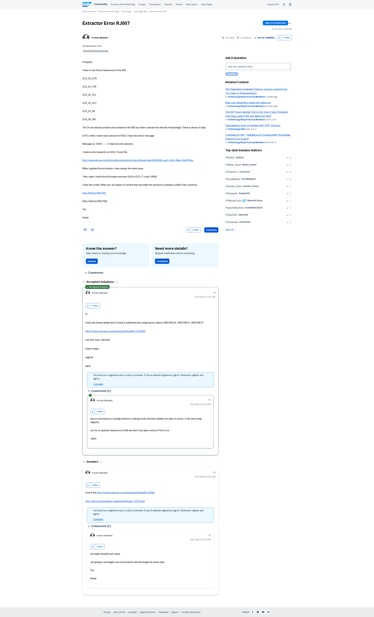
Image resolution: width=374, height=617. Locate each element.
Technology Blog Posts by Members (246, 97)
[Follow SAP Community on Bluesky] (258, 612)
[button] (279, 37)
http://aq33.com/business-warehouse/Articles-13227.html (115, 501)
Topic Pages (206, 4)
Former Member (100, 38)
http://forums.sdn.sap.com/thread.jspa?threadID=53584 (126, 492)
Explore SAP (273, 4)
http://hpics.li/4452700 (94, 193)
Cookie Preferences (191, 612)
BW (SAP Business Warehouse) (96, 51)
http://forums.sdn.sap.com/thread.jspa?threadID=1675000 (115, 331)
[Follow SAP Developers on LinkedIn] (268, 612)
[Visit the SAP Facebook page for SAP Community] (252, 612)
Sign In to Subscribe (275, 23)
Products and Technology (123, 4)
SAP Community (88, 12)
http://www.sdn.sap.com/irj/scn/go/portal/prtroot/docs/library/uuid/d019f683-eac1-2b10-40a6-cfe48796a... (138, 160)
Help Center (191, 4)
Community (100, 4)
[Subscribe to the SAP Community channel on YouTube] (263, 612)
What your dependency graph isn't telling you (248, 102)
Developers (155, 4)
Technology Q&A (140, 12)
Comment (211, 230)
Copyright (132, 612)
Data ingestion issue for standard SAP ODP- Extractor (252, 125)
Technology (126, 12)
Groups (142, 4)
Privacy (107, 612)
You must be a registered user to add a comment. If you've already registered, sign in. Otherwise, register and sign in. (148, 377)
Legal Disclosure (147, 612)
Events (179, 4)
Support (175, 612)
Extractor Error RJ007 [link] (158, 12)
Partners (168, 4)
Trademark (163, 612)
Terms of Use (119, 612)
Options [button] (290, 23)
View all (229, 229)
